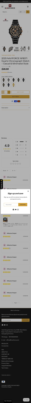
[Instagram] (18, 209)
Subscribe (23, 204)
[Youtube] (15, 209)
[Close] (28, 191)
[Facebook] (13, 209)
